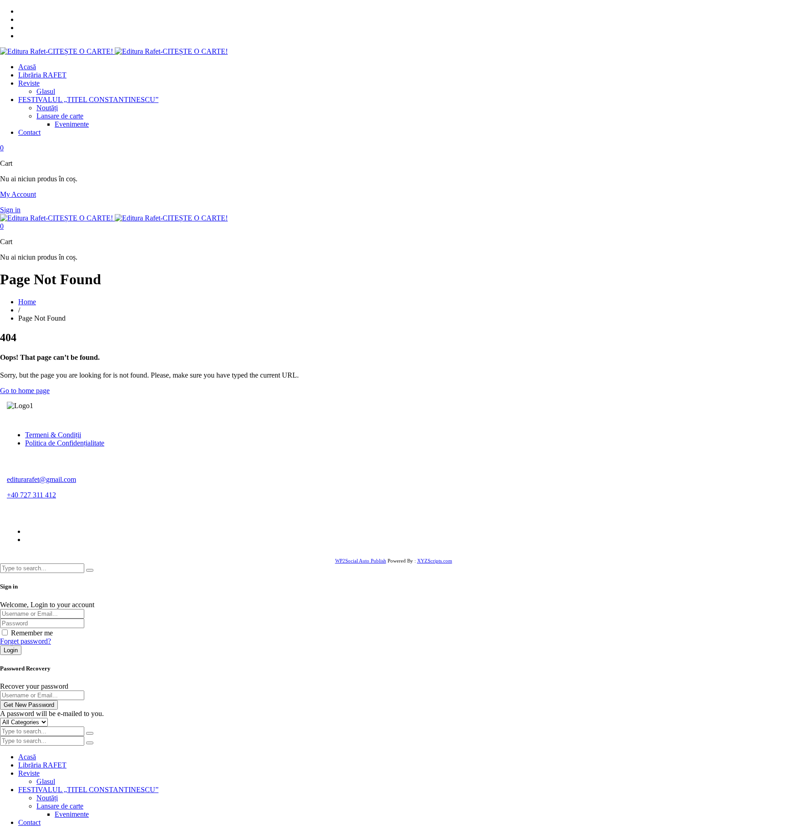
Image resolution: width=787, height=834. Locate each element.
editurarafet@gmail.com (41, 479)
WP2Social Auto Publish (360, 560)
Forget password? (25, 641)
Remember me (32, 633)
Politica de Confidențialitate (64, 443)
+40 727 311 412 (31, 495)
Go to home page (25, 390)
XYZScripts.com (434, 560)
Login (11, 650)
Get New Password (29, 704)
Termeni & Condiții (53, 435)
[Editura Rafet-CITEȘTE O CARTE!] (114, 51)
